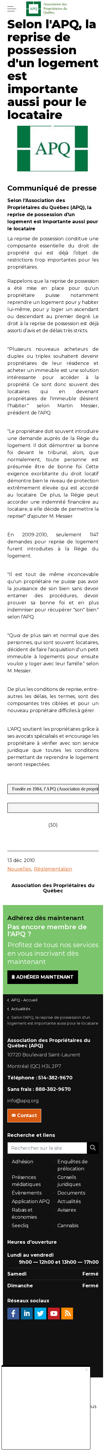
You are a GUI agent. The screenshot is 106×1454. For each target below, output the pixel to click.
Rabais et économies (24, 1213)
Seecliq (20, 1225)
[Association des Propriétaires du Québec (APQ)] (53, 8)
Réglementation (53, 869)
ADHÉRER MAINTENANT (45, 977)
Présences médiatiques (26, 1181)
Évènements (27, 1193)
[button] (93, 1148)
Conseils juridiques (69, 1181)
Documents (71, 1193)
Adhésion (22, 1161)
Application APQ (31, 1201)
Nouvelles (19, 869)
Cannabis (67, 1225)
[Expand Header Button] (12, 9)
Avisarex (66, 1210)
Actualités (69, 1201)
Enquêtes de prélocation (72, 1165)
